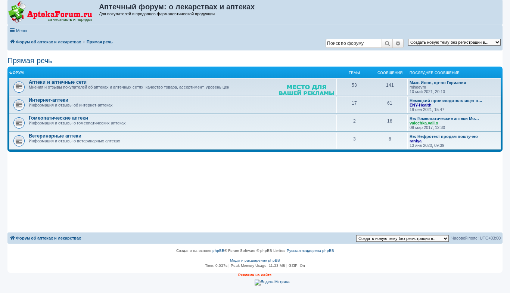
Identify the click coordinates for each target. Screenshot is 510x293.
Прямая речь (29, 60)
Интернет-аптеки (48, 100)
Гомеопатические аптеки (58, 118)
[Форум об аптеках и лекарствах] (53, 12)
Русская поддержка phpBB (310, 251)
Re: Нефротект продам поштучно (444, 136)
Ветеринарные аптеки (55, 136)
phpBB (218, 251)
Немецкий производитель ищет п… (446, 100)
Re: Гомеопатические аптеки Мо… (444, 118)
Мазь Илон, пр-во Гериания (438, 82)
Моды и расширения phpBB (255, 260)
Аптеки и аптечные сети (58, 82)
